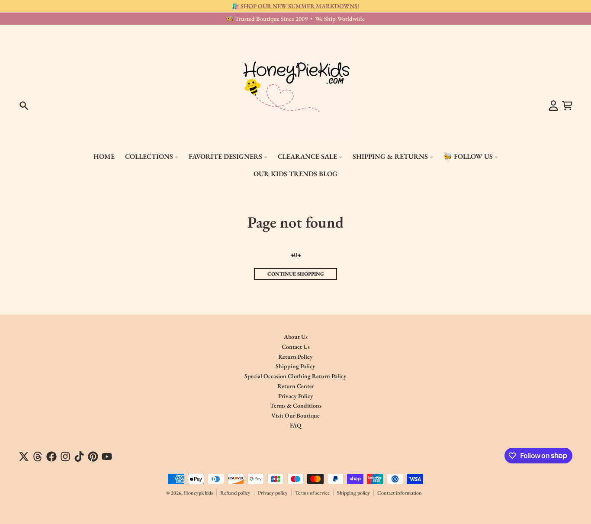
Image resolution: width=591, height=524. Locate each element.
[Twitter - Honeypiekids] (24, 456)
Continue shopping (295, 273)
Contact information (399, 492)
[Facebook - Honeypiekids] (51, 456)
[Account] (553, 105)
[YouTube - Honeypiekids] (107, 456)
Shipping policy (353, 492)
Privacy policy (273, 492)
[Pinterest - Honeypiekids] (93, 456)
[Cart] (567, 105)
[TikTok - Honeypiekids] (79, 456)
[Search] (24, 105)
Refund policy (235, 492)
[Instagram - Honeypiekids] (65, 456)
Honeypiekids (198, 492)
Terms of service (312, 492)
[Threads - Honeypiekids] (37, 456)
